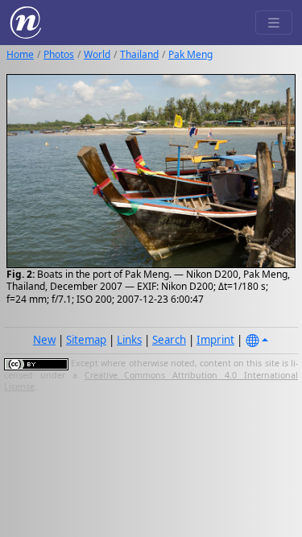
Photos (58, 54)
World (97, 54)
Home (20, 54)
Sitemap (86, 340)
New (44, 340)
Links (129, 340)
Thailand (139, 54)
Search (169, 340)
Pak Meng (190, 54)
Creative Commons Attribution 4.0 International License (151, 381)
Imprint (215, 340)
